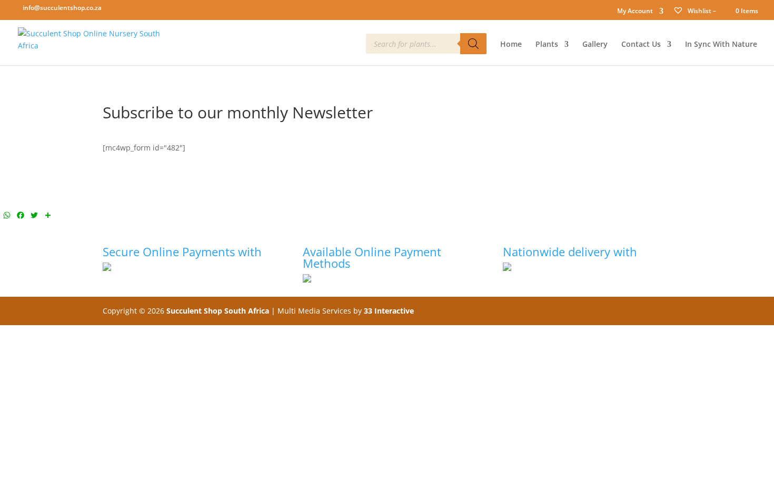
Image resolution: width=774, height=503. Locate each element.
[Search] (473, 43)
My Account (635, 11)
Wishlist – (701, 10)
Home (511, 45)
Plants (546, 45)
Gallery (595, 45)
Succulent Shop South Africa (217, 311)
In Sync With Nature (721, 45)
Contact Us (641, 45)
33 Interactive (389, 311)
